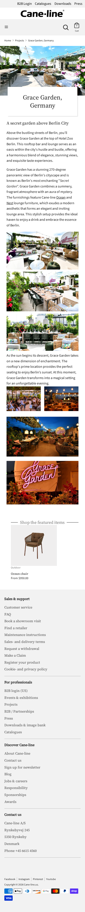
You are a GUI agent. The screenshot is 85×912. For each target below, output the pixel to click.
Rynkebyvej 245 (17, 830)
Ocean (61, 197)
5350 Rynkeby (15, 836)
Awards (10, 801)
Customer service (18, 607)
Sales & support (17, 598)
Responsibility (16, 787)
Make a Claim (15, 655)
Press (78, 3)
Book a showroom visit (22, 621)
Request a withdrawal (21, 648)
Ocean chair (19, 573)
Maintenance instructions (25, 634)
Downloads (62, 3)
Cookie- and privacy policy (25, 669)
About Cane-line (17, 753)
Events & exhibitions (21, 697)
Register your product (22, 662)
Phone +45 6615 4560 (20, 850)
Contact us (12, 760)
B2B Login (24, 3)
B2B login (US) (16, 690)
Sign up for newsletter (22, 767)
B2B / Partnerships (19, 711)
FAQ (7, 614)
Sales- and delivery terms (24, 641)
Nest (10, 203)
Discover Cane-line (19, 744)
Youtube (51, 879)
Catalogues (43, 3)
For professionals (18, 682)
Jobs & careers (15, 781)
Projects (10, 704)
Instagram (24, 879)
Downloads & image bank (25, 725)
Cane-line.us (31, 885)
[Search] (65, 25)
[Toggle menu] (6, 27)
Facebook (9, 879)
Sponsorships (15, 794)
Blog (8, 774)
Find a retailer (15, 627)
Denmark (11, 843)
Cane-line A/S (15, 823)
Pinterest (38, 879)
